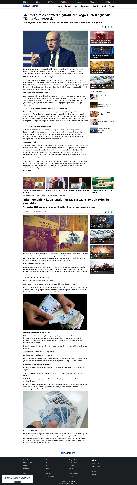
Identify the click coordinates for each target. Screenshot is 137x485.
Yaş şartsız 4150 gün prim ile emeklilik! (32, 191)
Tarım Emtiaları (50, 476)
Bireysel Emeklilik (28, 462)
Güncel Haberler (27, 460)
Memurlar (26, 465)
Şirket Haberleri (73, 473)
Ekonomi (68, 6)
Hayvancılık (49, 460)
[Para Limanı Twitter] (95, 460)
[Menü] (113, 6)
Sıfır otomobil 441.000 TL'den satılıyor (102, 191)
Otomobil (103, 6)
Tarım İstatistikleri (74, 462)
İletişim (94, 471)
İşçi (24, 476)
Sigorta (25, 473)
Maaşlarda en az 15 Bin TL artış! (56, 190)
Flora (47, 471)
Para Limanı (26, 11)
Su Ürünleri (26, 468)
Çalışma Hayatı (85, 6)
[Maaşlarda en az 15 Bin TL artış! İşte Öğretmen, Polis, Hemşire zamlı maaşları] (57, 183)
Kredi (47, 465)
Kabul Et (17, 482)
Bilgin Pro (72, 481)
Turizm (71, 476)
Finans (75, 6)
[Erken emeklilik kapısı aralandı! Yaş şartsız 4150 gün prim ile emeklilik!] (34, 183)
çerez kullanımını (25, 478)
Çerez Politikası (96, 463)
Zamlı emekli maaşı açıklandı (79, 190)
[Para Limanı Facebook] (93, 460)
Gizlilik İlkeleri (96, 466)
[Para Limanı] (30, 6)
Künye (94, 474)
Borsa (60, 6)
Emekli (48, 468)
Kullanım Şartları (96, 469)
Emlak (70, 471)
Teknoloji (95, 6)
